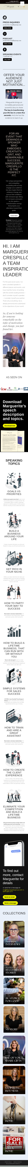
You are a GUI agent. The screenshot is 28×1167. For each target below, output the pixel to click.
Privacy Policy (8, 1162)
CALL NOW (7, 59)
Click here (14, 216)
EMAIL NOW (7, 28)
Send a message (10, 903)
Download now (9, 426)
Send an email (9, 897)
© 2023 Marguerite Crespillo (13, 1163)
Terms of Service (17, 1162)
